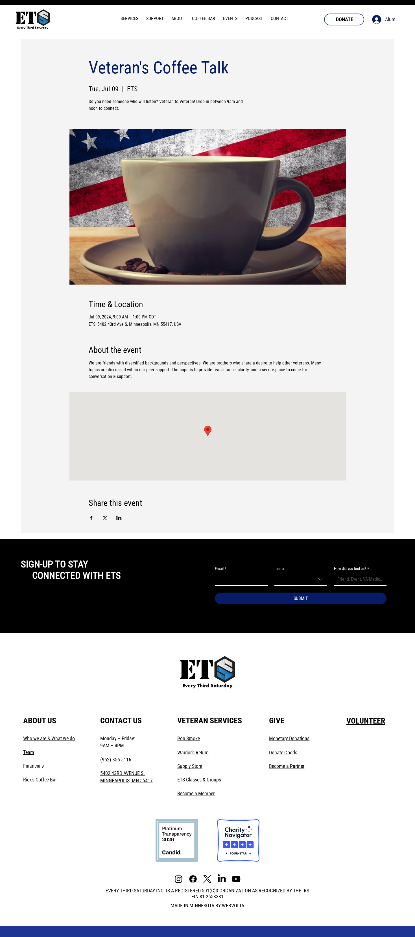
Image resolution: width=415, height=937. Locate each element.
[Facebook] (193, 879)
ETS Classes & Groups (199, 780)
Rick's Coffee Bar (40, 780)
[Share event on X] (105, 518)
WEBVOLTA (233, 905)
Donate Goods (283, 752)
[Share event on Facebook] (91, 518)
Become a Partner (286, 766)
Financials (33, 766)
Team (28, 752)
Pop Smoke (188, 738)
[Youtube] (236, 879)
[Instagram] (179, 879)
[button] (129, 18)
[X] (207, 879)
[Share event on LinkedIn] (119, 518)
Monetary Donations (289, 738)
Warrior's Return (193, 752)
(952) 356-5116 (115, 760)
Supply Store (189, 766)
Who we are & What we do (49, 738)
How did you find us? (351, 568)
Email (220, 568)
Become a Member (196, 793)
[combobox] (300, 580)
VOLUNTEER (365, 721)
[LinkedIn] (222, 879)
